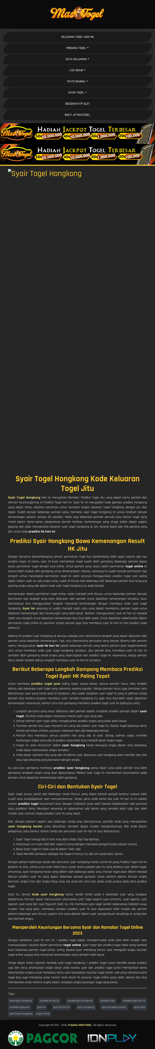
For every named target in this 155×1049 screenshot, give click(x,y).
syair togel (139, 1007)
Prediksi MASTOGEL (80, 1025)
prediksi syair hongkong (79, 1000)
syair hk (41, 1007)
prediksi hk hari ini (49, 1000)
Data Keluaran (76, 59)
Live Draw (76, 70)
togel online (42, 1013)
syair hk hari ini (61, 1007)
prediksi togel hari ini (134, 1000)
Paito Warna (76, 81)
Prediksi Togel (76, 48)
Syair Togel (76, 92)
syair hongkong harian (114, 1007)
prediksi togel (108, 1000)
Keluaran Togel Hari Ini (77, 37)
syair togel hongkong (21, 1013)
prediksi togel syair (19, 1007)
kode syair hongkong (21, 1000)
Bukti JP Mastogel (77, 115)
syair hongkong (86, 1007)
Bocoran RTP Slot (77, 104)
